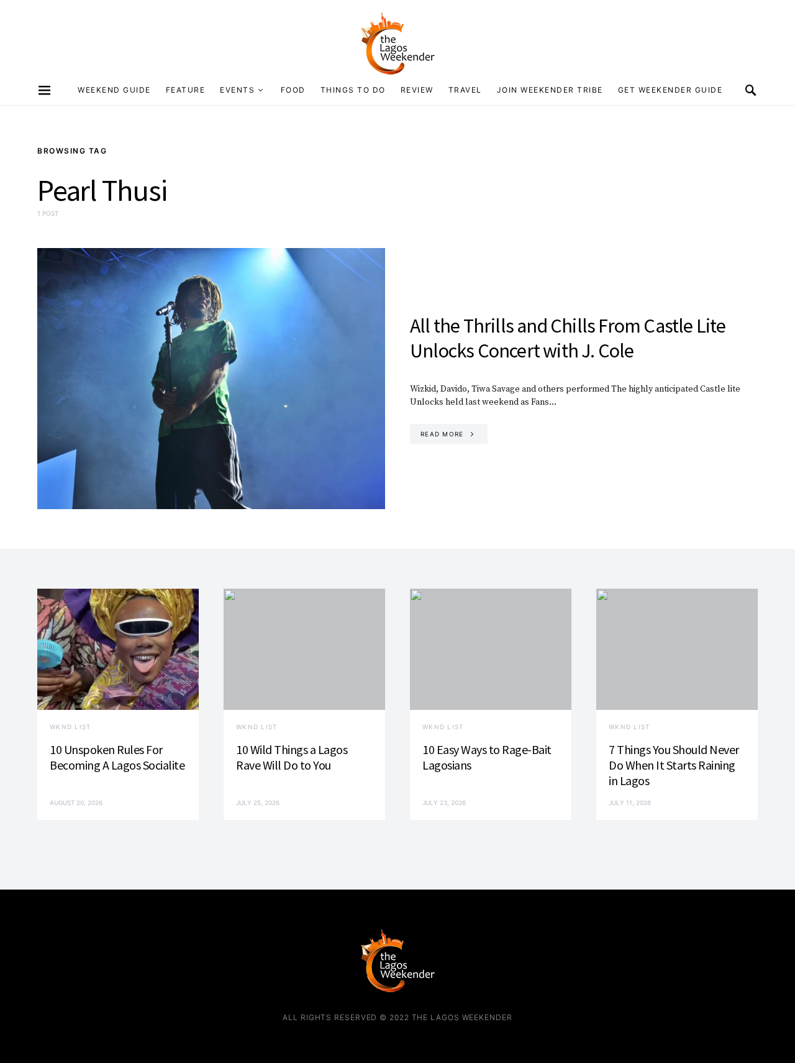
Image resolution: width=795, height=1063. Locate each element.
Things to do (353, 89)
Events (237, 89)
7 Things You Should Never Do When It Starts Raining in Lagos (674, 765)
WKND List (70, 726)
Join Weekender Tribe (550, 89)
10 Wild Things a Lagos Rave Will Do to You (291, 757)
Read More (441, 434)
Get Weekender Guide (670, 89)
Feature (186, 89)
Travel (465, 89)
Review (417, 89)
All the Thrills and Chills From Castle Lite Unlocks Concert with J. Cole (568, 338)
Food (293, 89)
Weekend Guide (114, 89)
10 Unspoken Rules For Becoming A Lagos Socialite (117, 757)
